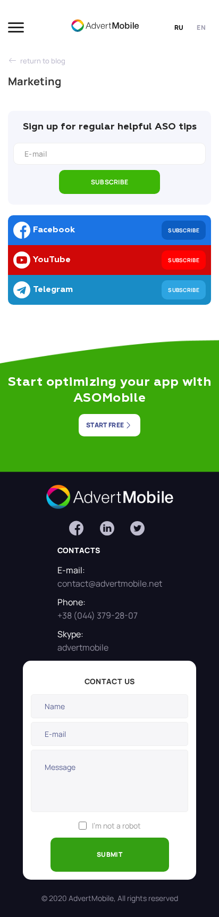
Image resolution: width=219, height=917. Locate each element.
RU (179, 27)
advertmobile (82, 647)
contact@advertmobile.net (109, 583)
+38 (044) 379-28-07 (97, 615)
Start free (105, 424)
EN (201, 27)
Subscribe (110, 181)
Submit (109, 854)
